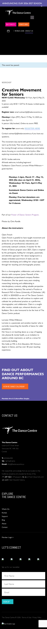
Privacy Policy (37, 617)
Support (5, 516)
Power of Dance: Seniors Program (25, 214)
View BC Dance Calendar (13, 386)
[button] (5, 30)
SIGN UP (6, 601)
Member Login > (7, 537)
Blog (3, 520)
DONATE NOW (23, 24)
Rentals (4, 512)
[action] (6, 559)
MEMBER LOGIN (19, 31)
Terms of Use (26, 617)
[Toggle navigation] (32, 17)
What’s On (5, 509)
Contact (4, 527)
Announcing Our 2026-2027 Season (22, 3)
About (4, 523)
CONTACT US (29, 31)
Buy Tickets (10, 24)
